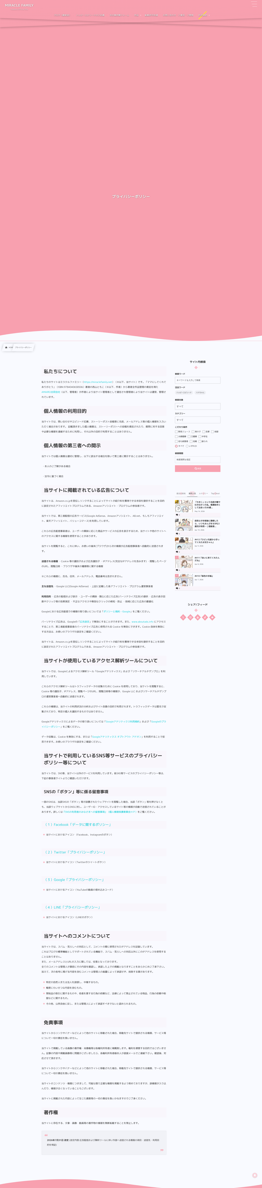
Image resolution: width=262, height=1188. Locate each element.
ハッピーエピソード (183, 392)
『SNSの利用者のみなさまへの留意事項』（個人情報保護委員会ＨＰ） (100, 812)
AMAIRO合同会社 (51, 392)
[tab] (181, 493)
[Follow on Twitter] (183, 617)
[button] (254, 4)
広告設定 (84, 621)
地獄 (216, 431)
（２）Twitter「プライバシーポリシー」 (75, 852)
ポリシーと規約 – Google (116, 611)
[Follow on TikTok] (205, 617)
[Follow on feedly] (212, 617)
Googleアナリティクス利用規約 (122, 721)
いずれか (192, 446)
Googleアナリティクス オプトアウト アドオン (116, 736)
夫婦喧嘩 (182, 436)
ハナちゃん (200, 392)
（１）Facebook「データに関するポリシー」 (78, 824)
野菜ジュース (184, 431)
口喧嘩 (193, 436)
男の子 (197, 431)
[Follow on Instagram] (190, 617)
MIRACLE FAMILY (19, 5)
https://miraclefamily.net (98, 382)
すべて (181, 446)
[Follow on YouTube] (197, 617)
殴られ (204, 441)
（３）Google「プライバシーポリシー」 (74, 879)
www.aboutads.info (142, 621)
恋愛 (207, 431)
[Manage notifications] (254, 1175)
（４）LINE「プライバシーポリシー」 (72, 907)
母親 (194, 441)
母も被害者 (183, 441)
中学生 (204, 436)
